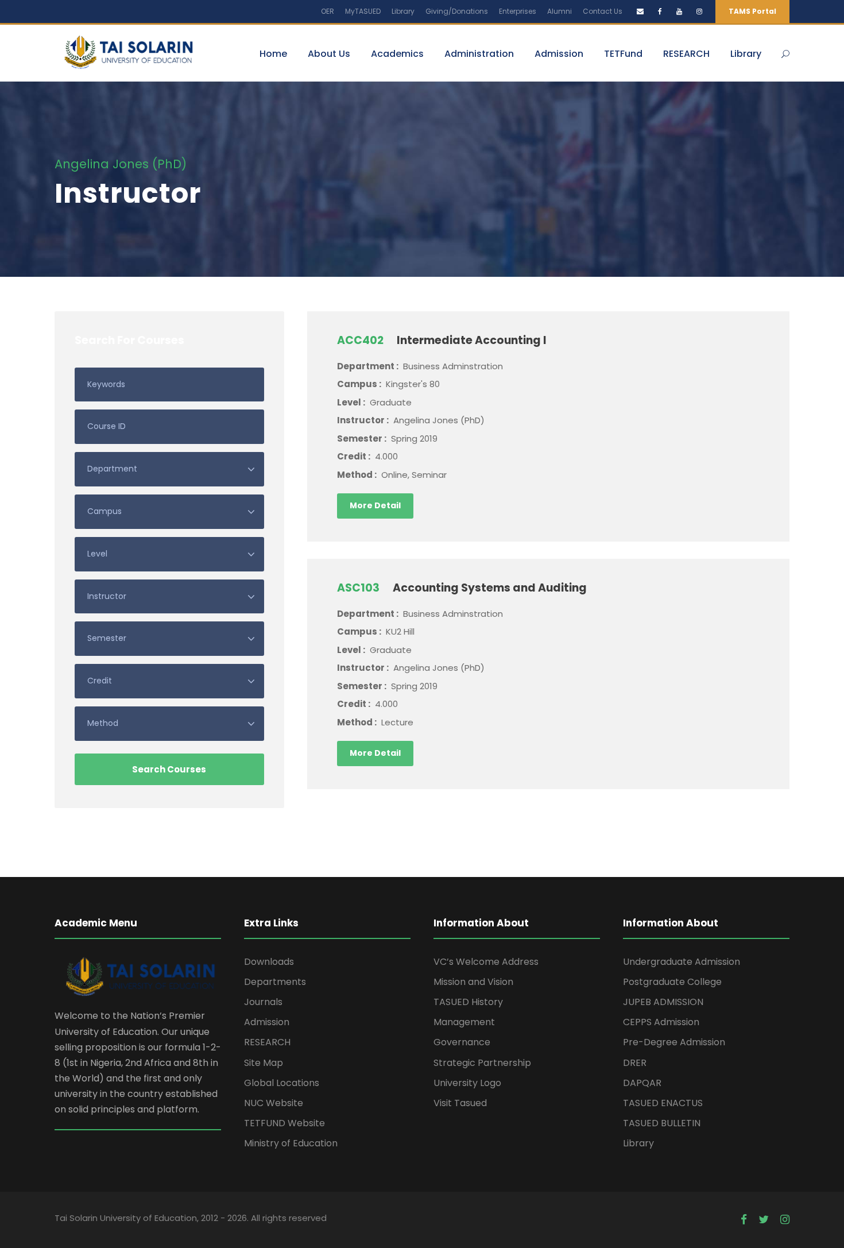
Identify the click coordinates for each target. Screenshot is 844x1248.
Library (403, 11)
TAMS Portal (752, 11)
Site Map (263, 1062)
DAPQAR (642, 1082)
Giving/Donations (456, 11)
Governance (461, 1042)
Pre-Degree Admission (674, 1042)
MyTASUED (363, 11)
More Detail (375, 505)
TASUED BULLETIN (661, 1123)
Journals (263, 1002)
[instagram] (699, 11)
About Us (329, 53)
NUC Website (273, 1103)
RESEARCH (686, 53)
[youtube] (679, 11)
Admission (559, 53)
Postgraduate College (672, 981)
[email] (640, 11)
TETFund (623, 53)
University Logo (467, 1082)
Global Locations (281, 1082)
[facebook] (660, 11)
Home (273, 53)
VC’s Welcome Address (486, 961)
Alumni (559, 11)
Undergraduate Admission (681, 961)
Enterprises (517, 11)
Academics (397, 53)
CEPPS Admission (661, 1022)
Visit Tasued (460, 1103)
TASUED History (468, 1002)
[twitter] (763, 1220)
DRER (634, 1062)
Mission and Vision (473, 981)
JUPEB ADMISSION (663, 1002)
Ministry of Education (291, 1143)
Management (464, 1022)
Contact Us (602, 11)
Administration (479, 53)
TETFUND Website (284, 1123)
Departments (275, 981)
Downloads (269, 961)
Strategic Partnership (482, 1062)
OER (327, 11)
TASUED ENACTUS (663, 1103)
